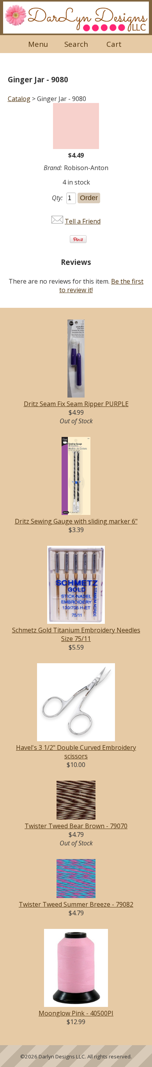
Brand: (53, 167)
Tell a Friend (83, 221)
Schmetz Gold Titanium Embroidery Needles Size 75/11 (76, 634)
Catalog (19, 98)
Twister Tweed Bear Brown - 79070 (76, 826)
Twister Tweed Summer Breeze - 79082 (76, 904)
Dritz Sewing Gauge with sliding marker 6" (76, 521)
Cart (114, 44)
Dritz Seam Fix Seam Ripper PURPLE (76, 403)
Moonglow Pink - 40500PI (76, 1013)
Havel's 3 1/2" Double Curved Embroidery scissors (76, 751)
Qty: (57, 198)
